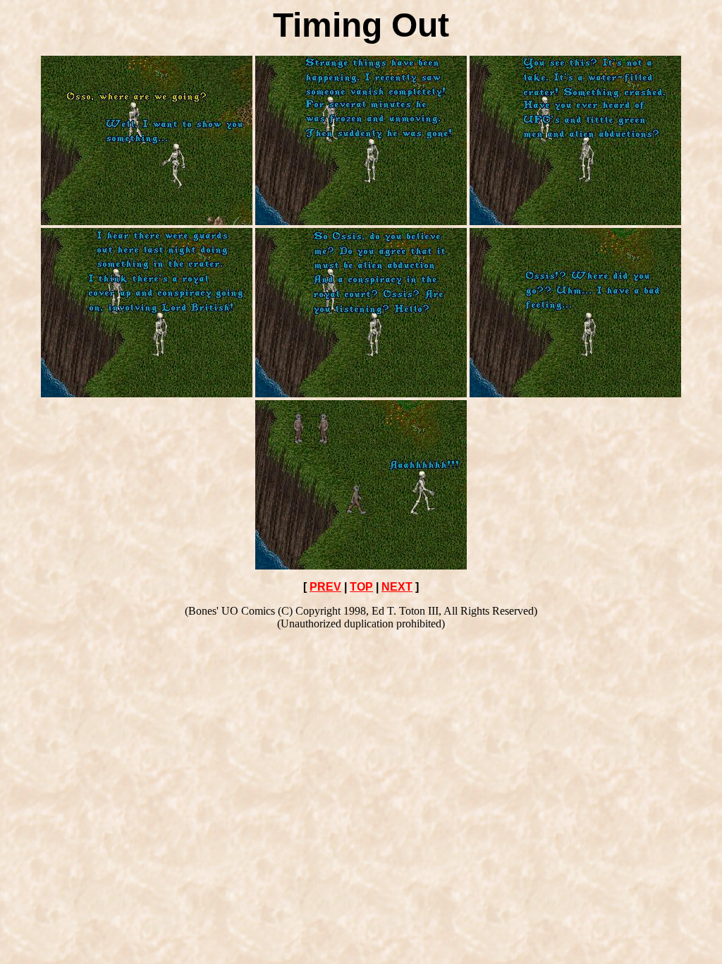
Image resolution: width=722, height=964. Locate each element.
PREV (325, 587)
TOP (361, 587)
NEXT (396, 587)
